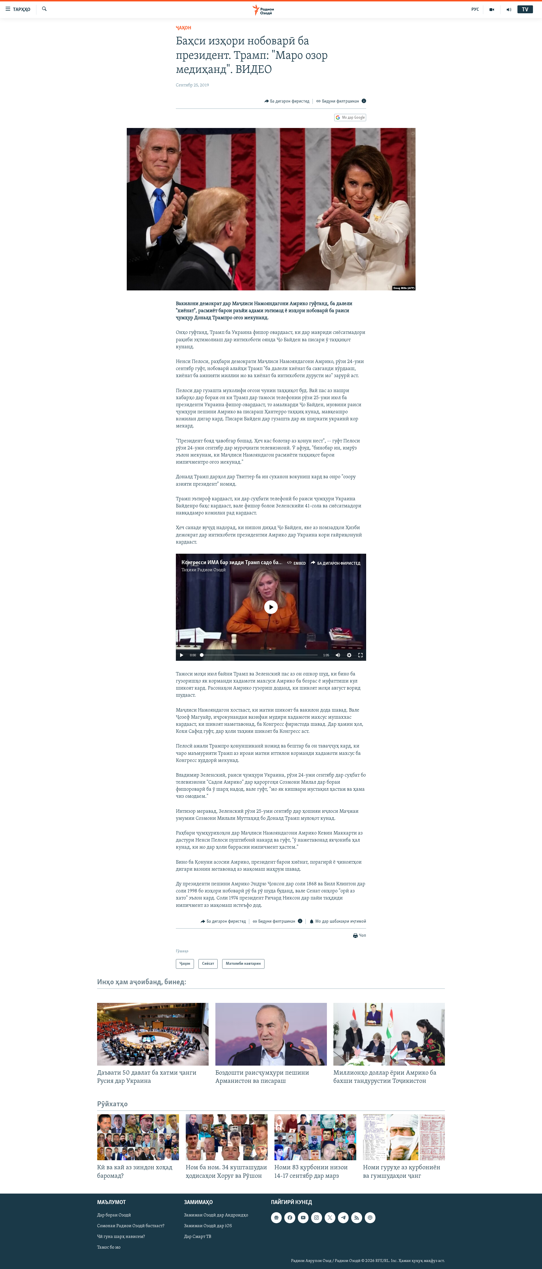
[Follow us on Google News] (276, 1217)
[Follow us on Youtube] (303, 1217)
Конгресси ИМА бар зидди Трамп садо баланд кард (242, 563)
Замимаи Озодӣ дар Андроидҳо (216, 1215)
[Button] (287, 101)
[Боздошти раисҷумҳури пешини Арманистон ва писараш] (271, 1034)
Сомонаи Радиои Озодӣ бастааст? (130, 1226)
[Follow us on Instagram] (316, 1217)
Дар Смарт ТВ (197, 1237)
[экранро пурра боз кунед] (360, 655)
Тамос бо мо (109, 1247)
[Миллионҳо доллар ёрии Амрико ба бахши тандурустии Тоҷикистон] (389, 1034)
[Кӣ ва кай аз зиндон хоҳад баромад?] (138, 1137)
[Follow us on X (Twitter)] (330, 1217)
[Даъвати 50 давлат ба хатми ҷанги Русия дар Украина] (153, 1034)
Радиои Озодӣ (211, 570)
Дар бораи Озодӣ (114, 1215)
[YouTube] (492, 9)
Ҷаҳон (183, 28)
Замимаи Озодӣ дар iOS (208, 1226)
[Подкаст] (370, 1217)
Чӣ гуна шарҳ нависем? (121, 1237)
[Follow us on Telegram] (343, 1217)
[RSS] (356, 1217)
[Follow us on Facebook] (289, 1217)
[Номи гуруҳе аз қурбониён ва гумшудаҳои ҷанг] (404, 1137)
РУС (475, 9)
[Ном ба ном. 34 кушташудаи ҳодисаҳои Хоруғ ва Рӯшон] (227, 1137)
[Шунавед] (509, 9)
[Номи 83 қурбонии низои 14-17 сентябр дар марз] (315, 1137)
